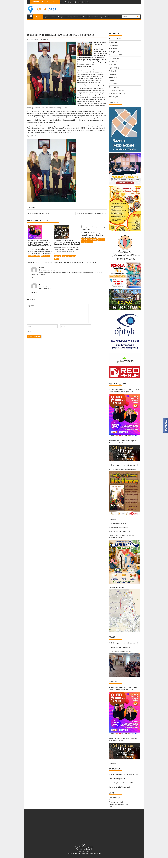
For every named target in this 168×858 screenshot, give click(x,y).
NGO (99, 239)
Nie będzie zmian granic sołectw (39, 213)
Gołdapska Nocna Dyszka (116, 587)
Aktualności (38, 17)
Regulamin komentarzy (95, 17)
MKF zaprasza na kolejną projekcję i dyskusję (122, 469)
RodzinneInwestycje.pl (116, 802)
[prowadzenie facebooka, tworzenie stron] (124, 378)
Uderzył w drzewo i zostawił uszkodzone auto (90, 213)
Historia (111, 48)
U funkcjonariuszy (114, 90)
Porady (111, 77)
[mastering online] (125, 185)
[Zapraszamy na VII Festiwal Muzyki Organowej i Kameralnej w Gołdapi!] (124, 453)
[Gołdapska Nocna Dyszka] (124, 610)
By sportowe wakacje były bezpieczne (120, 651)
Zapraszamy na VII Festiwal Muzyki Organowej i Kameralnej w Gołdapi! (123, 442)
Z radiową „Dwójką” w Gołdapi (118, 523)
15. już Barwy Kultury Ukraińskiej (119, 527)
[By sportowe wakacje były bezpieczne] (124, 665)
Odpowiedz (34, 278)
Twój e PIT (84, 845)
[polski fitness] (125, 365)
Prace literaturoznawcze (116, 800)
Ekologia (111, 45)
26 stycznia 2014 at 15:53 (48, 286)
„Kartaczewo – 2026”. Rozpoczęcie (119, 787)
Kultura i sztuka (45, 255)
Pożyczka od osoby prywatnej (84, 847)
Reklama (83, 17)
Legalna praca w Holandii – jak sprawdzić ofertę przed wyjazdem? (61, 2)
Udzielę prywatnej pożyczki (84, 849)
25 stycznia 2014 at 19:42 (48, 270)
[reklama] (125, 231)
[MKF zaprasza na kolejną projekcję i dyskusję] (124, 493)
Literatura (112, 58)
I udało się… (112, 519)
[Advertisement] (105, 9)
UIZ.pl (110, 806)
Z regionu (89, 242)
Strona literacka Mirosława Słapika (119, 804)
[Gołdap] (30, 16)
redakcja (45, 39)
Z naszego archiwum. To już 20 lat (119, 531)
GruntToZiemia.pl (114, 798)
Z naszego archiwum (72, 17)
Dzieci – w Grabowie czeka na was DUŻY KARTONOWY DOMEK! (121, 537)
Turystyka (60, 17)
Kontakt (107, 17)
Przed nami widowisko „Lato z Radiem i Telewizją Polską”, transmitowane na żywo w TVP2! (124, 390)
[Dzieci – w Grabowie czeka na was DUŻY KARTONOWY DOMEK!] (124, 562)
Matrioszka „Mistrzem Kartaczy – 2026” (121, 783)
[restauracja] (125, 310)
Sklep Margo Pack (84, 851)
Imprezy (53, 17)
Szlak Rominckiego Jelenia (117, 778)
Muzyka (57, 258)
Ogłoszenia (112, 68)
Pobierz (111, 71)
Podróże (111, 74)
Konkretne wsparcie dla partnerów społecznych (123, 465)
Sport (46, 17)
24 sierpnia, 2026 (33, 240)
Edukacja (112, 42)
